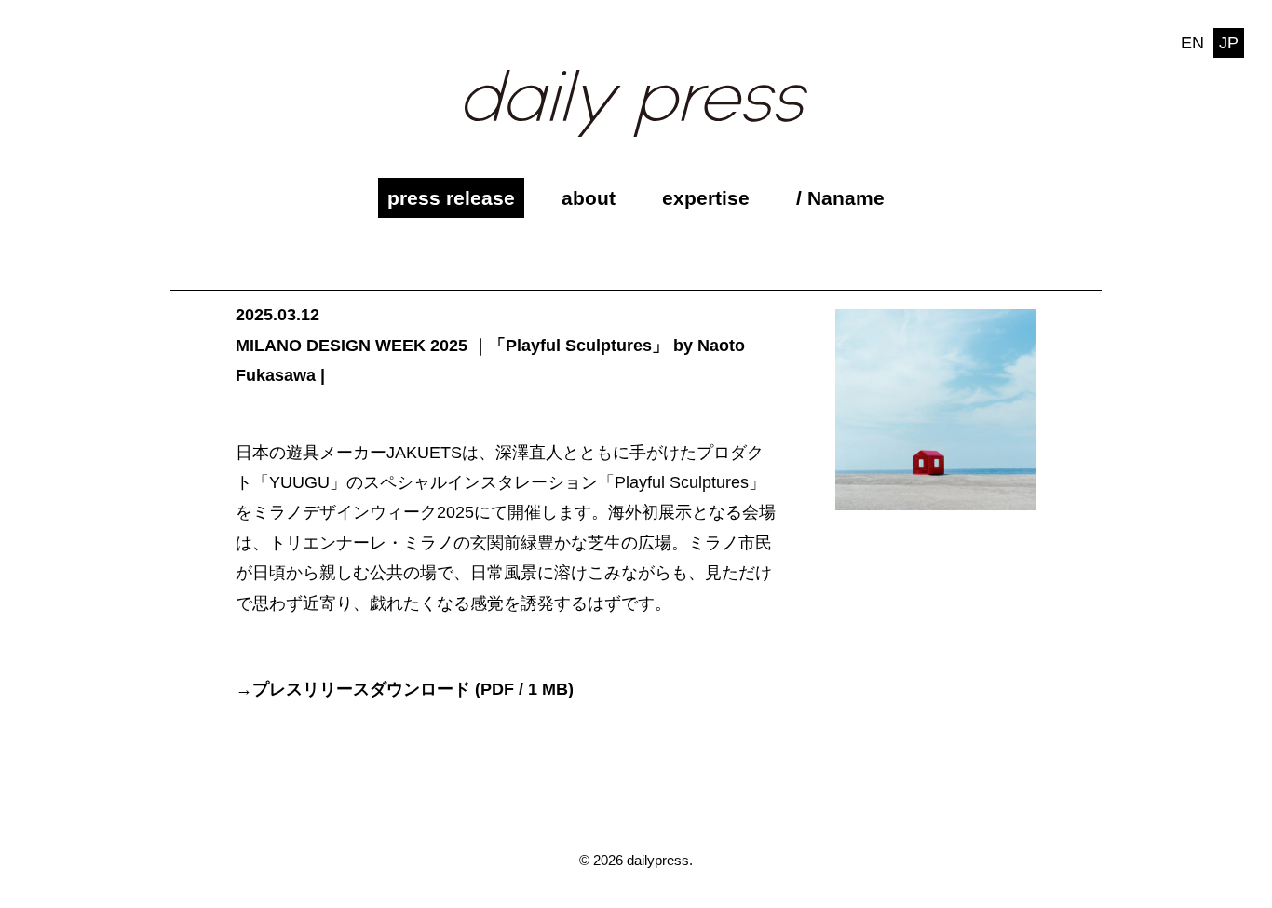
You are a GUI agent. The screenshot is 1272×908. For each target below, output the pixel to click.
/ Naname (840, 198)
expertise (706, 198)
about (589, 198)
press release (451, 198)
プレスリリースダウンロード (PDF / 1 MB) (413, 689)
